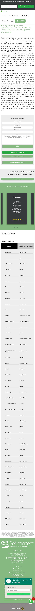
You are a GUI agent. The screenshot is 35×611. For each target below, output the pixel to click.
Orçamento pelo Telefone (17, 156)
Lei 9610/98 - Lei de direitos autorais (17, 536)
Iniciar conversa (18, 594)
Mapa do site (17, 599)
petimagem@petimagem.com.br (18, 572)
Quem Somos (13, 16)
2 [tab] (17, 227)
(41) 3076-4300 (18, 568)
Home (4, 16)
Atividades (24, 16)
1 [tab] (15, 227)
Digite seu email (17, 125)
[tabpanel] (12, 207)
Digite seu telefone (17, 129)
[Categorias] (12, 21)
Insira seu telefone (11, 587)
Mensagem (17, 134)
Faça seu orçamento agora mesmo (9, 6)
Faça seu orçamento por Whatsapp (26, 6)
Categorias (11, 25)
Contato (5, 21)
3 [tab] (20, 227)
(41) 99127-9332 (18, 570)
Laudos (21, 21)
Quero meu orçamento (17, 178)
